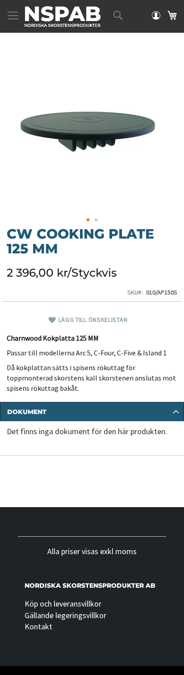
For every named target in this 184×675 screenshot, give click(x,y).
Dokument (26, 412)
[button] (88, 219)
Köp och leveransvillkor (63, 603)
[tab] (92, 411)
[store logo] (62, 16)
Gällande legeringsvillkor (65, 615)
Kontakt (38, 626)
